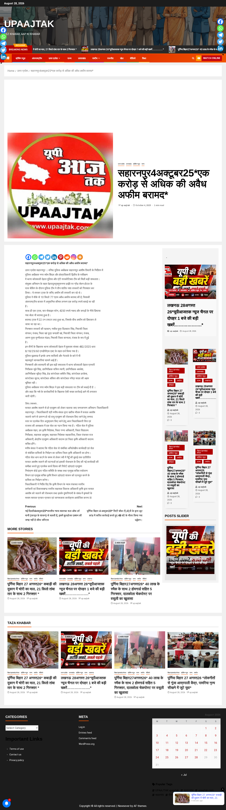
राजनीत (110, 58)
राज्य (69, 58)
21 (196, 750)
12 (176, 742)
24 (157, 757)
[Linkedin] (54, 254)
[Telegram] (41, 254)
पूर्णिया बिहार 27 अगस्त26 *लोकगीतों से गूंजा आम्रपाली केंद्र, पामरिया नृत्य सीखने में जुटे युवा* (191, 683)
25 (166, 757)
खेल (121, 58)
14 (196, 742)
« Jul (184, 774)
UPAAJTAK (29, 23)
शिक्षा (144, 58)
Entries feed (85, 732)
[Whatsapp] (35, 254)
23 (215, 750)
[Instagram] (73, 254)
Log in (82, 727)
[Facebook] (28, 254)
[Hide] (1, 63)
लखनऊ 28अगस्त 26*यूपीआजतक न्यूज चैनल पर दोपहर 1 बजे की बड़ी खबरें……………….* (90, 49)
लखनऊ (89, 579)
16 (215, 742)
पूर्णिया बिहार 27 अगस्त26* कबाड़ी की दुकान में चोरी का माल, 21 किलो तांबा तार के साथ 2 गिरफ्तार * (31, 589)
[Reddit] (67, 254)
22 (205, 750)
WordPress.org (86, 744)
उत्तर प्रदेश (53, 58)
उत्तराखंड (82, 58)
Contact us (15, 754)
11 (166, 742)
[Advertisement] (113, 108)
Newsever (124, 806)
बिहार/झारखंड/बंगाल (13, 579)
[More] (80, 254)
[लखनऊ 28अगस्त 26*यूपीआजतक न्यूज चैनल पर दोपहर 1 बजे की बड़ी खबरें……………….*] (84, 556)
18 (166, 750)
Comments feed (87, 738)
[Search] (193, 58)
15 (205, 742)
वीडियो (133, 58)
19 (176, 750)
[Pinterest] (61, 254)
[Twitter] (48, 254)
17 (157, 750)
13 (186, 742)
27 (186, 757)
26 (176, 757)
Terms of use (16, 749)
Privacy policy (16, 760)
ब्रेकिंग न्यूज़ (20, 58)
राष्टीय (94, 58)
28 (196, 757)
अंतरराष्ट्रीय (37, 58)
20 (186, 750)
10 (157, 742)
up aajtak (125, 205)
